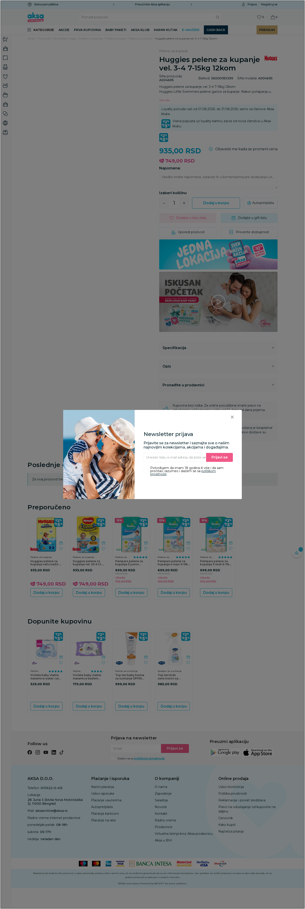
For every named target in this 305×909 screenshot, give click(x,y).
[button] (232, 417)
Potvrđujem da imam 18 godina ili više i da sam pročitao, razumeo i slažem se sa (187, 471)
